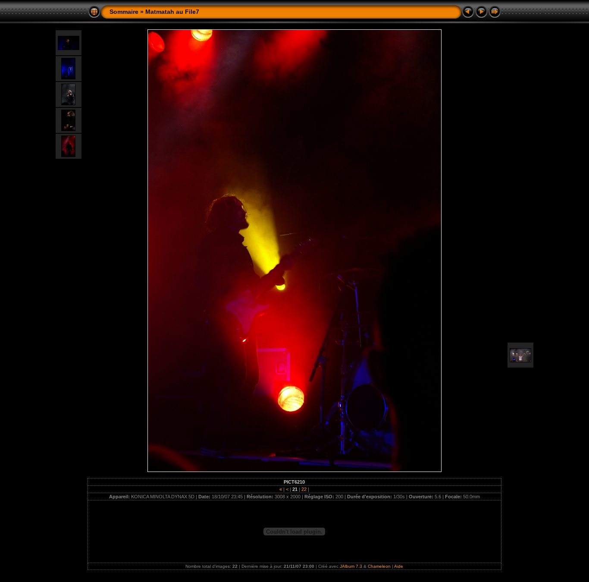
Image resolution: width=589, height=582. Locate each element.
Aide (398, 566)
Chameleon (379, 566)
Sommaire (124, 11)
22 (304, 489)
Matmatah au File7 (172, 11)
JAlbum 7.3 (351, 566)
